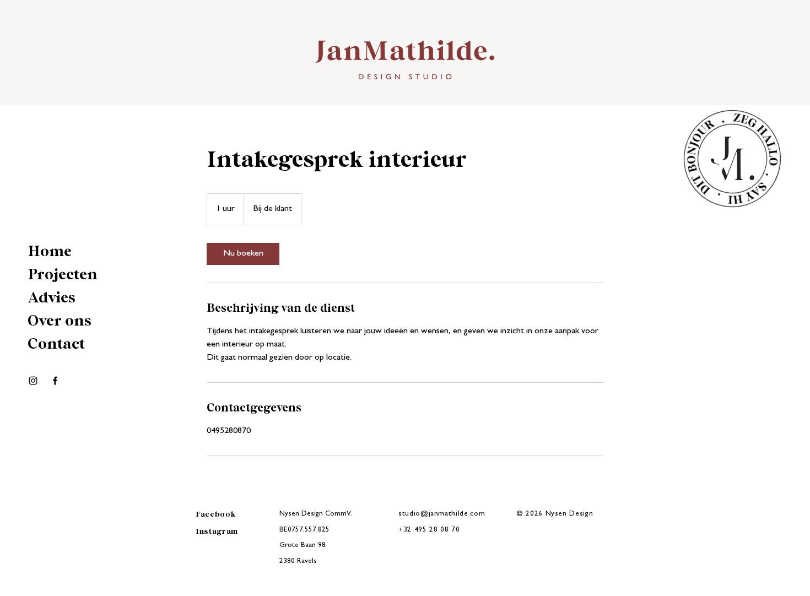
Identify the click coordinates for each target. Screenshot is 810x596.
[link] (243, 254)
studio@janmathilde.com (441, 514)
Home (50, 251)
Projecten (63, 274)
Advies (51, 298)
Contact (56, 344)
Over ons (59, 321)
